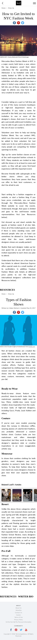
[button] (14, 22)
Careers (18, 615)
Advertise (18, 610)
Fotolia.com (32, 346)
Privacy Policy (18, 619)
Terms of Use (18, 617)
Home (3, 8)
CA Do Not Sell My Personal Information (18, 622)
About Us (18, 608)
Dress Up (11, 8)
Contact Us (18, 612)
